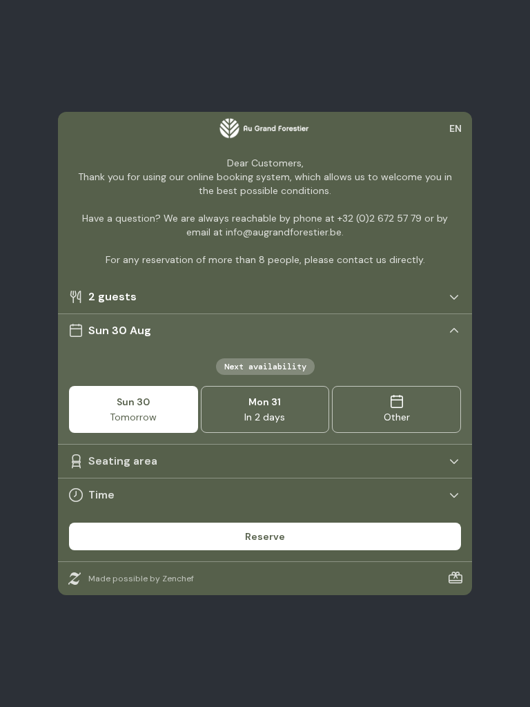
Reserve (265, 536)
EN (455, 128)
